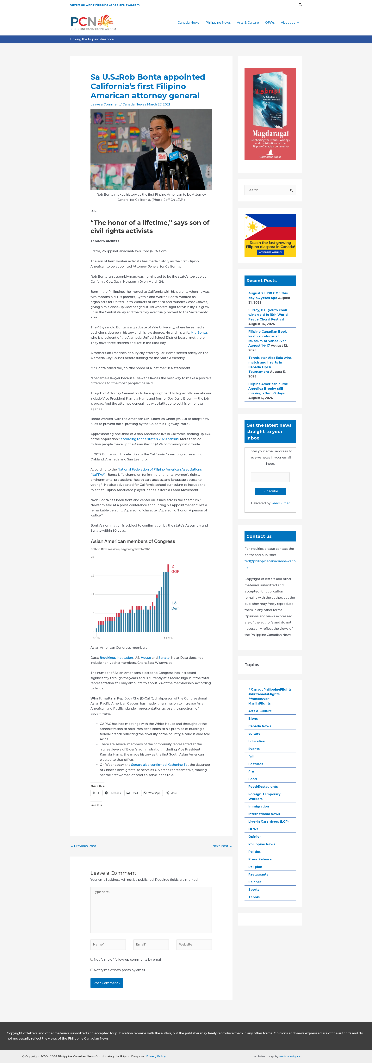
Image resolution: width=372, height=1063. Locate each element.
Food (252, 779)
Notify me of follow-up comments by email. (128, 959)
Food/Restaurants (263, 786)
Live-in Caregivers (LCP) (268, 821)
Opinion (255, 836)
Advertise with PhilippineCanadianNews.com (105, 5)
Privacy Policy (156, 1056)
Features (255, 764)
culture (254, 734)
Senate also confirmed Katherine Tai (159, 765)
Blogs (253, 718)
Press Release (260, 859)
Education (256, 741)
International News (264, 814)
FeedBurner (280, 503)
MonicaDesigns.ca (290, 1056)
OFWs (270, 22)
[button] (300, 4)
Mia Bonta (199, 332)
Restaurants (258, 874)
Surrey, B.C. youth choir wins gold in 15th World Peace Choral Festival (268, 314)
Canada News (188, 22)
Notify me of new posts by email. (120, 970)
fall (251, 756)
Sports (253, 889)
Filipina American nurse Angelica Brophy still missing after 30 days (268, 388)
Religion (255, 867)
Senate (164, 658)
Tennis (254, 897)
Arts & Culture (248, 22)
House (146, 658)
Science (255, 882)
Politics (254, 852)
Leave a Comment (105, 104)
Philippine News (218, 22)
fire (251, 771)
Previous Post (83, 846)
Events (254, 749)
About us (288, 22)
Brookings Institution (116, 658)
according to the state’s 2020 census (150, 439)
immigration (258, 806)
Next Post (222, 846)
